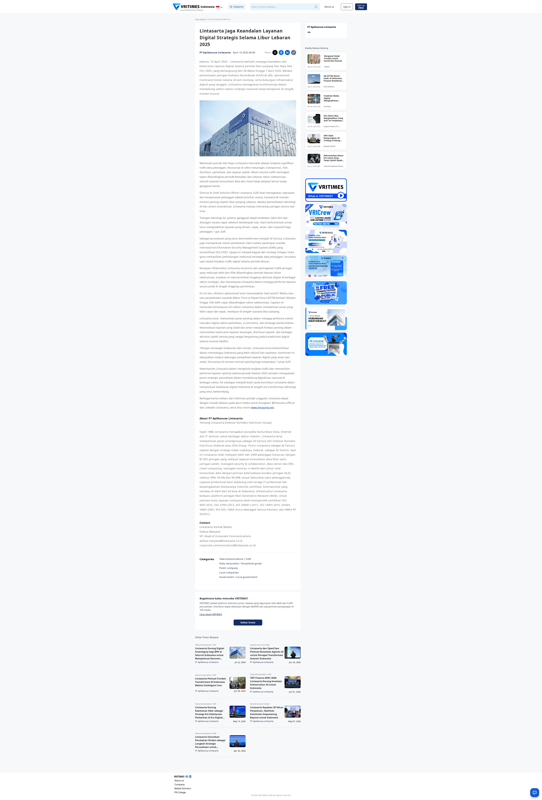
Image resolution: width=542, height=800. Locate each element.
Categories (238, 6)
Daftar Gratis (248, 622)
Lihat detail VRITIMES (211, 614)
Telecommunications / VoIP (235, 559)
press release (200, 19)
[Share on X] (274, 52)
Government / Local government (238, 577)
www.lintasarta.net (262, 407)
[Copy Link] (293, 52)
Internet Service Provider (260, 645)
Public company (228, 568)
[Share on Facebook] (281, 52)
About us (329, 6)
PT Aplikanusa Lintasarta (215, 52)
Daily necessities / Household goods (240, 563)
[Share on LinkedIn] (287, 52)
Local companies (229, 572)
